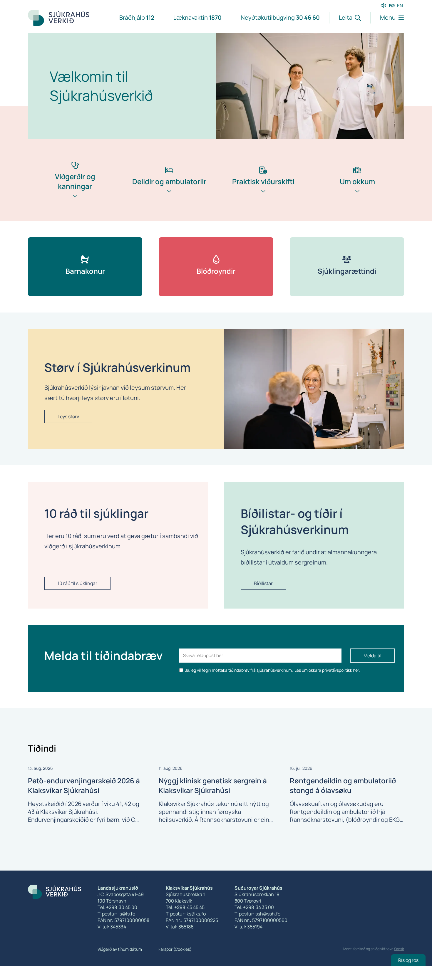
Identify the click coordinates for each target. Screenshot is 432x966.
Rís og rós (408, 960)
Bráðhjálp (136, 17)
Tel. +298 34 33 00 (254, 907)
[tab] (75, 189)
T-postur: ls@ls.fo (116, 913)
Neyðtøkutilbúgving (280, 17)
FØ (392, 5)
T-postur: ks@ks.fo (186, 913)
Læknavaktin (197, 17)
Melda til (372, 655)
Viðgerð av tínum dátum (120, 949)
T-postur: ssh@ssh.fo (257, 913)
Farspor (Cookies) (175, 949)
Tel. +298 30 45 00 (117, 907)
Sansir (399, 948)
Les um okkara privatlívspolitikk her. (327, 670)
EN (400, 5)
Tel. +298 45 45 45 (185, 907)
